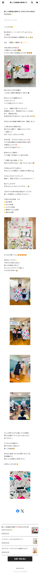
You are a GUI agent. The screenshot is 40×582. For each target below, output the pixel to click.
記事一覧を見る (20, 559)
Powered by (17, 571)
